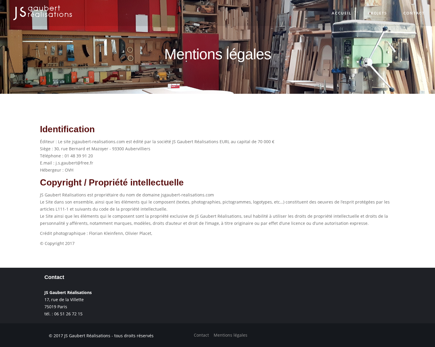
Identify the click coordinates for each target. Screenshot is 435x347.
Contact (417, 13)
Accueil (356, 13)
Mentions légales (230, 335)
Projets (386, 13)
